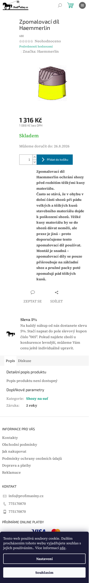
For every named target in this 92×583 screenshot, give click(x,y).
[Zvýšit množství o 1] (34, 157)
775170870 (17, 503)
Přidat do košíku (57, 159)
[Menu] (82, 5)
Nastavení (44, 558)
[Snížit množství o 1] (34, 162)
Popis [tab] (10, 360)
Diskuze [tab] (24, 360)
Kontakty (10, 437)
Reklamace (11, 472)
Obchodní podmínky (19, 444)
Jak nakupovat (14, 451)
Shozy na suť (37, 398)
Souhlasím (44, 572)
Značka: (41, 51)
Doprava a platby (16, 465)
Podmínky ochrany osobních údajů (32, 458)
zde (62, 547)
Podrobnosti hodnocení (36, 46)
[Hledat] (60, 5)
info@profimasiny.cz (26, 495)
